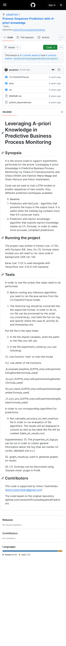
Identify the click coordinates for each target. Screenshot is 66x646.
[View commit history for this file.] (59, 70)
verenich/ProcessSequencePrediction (29, 30)
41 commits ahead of (30, 55)
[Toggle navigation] (4, 4)
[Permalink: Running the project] (3, 238)
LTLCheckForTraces (19, 77)
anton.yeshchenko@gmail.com (23, 489)
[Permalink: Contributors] (3, 478)
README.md (15, 96)
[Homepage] (33, 4)
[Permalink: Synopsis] (3, 153)
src (10, 89)
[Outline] (62, 111)
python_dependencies (20, 102)
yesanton (12, 14)
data (11, 83)
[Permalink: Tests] (3, 274)
